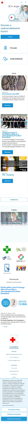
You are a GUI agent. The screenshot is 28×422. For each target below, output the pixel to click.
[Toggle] (25, 2)
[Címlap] (3, 2)
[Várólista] (21, 268)
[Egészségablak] (21, 258)
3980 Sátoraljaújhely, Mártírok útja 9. (14, 354)
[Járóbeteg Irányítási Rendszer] (7, 268)
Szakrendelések (5, 59)
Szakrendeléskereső (14, 371)
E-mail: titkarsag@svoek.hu (14, 360)
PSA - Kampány (8, 175)
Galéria (14, 377)
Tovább (10, 37)
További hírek (14, 199)
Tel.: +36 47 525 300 (14, 357)
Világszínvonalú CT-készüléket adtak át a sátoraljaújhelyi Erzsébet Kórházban (11, 134)
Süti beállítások (14, 409)
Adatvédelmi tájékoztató (8, 405)
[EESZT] (7, 258)
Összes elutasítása (14, 414)
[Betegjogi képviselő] (21, 249)
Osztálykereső (14, 374)
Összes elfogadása (14, 419)
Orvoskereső (14, 368)
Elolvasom (8, 105)
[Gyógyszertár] (7, 249)
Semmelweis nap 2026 (10, 94)
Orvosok (5, 48)
